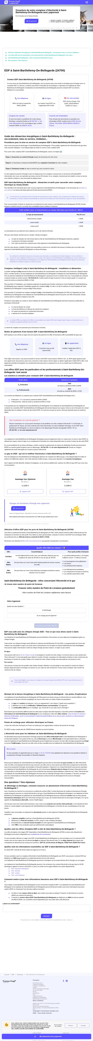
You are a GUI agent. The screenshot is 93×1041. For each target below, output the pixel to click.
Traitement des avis (37, 996)
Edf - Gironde (15, 871)
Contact (35, 987)
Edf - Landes (15, 873)
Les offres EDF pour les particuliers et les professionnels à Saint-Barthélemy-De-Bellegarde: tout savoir (40, 55)
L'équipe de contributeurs (39, 986)
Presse (34, 991)
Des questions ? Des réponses (17, 60)
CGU (34, 994)
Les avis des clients (37, 990)
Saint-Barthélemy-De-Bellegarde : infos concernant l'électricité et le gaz (30, 58)
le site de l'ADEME (45, 753)
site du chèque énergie (27, 655)
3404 (21, 399)
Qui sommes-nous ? (38, 983)
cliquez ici (69, 920)
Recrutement (36, 993)
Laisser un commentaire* (11, 903)
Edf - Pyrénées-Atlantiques (20, 868)
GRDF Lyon (66, 1032)
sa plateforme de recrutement (40, 834)
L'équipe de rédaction (38, 984)
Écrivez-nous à (41, 1006)
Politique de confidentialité (39, 997)
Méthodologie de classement (40, 999)
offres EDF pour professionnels (32, 541)
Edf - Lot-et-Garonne (18, 875)
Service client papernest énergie (41, 988)
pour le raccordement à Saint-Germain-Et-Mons (36, 716)
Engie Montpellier (37, 1032)
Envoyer (46, 916)
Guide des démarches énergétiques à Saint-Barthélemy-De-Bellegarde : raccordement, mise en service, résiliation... (44, 52)
